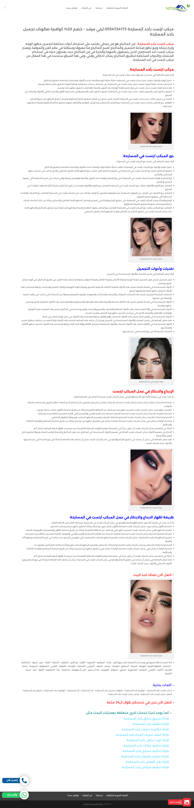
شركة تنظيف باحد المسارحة (150, 724)
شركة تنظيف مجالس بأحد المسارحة (145, 767)
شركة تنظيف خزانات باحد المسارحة (146, 745)
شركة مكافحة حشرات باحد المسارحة (145, 729)
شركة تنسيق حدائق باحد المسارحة (146, 718)
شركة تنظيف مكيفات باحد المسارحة (145, 756)
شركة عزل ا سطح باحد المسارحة (147, 740)
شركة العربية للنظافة (93, 804)
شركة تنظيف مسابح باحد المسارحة (146, 751)
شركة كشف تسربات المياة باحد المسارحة (142, 734)
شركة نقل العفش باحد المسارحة (147, 761)
